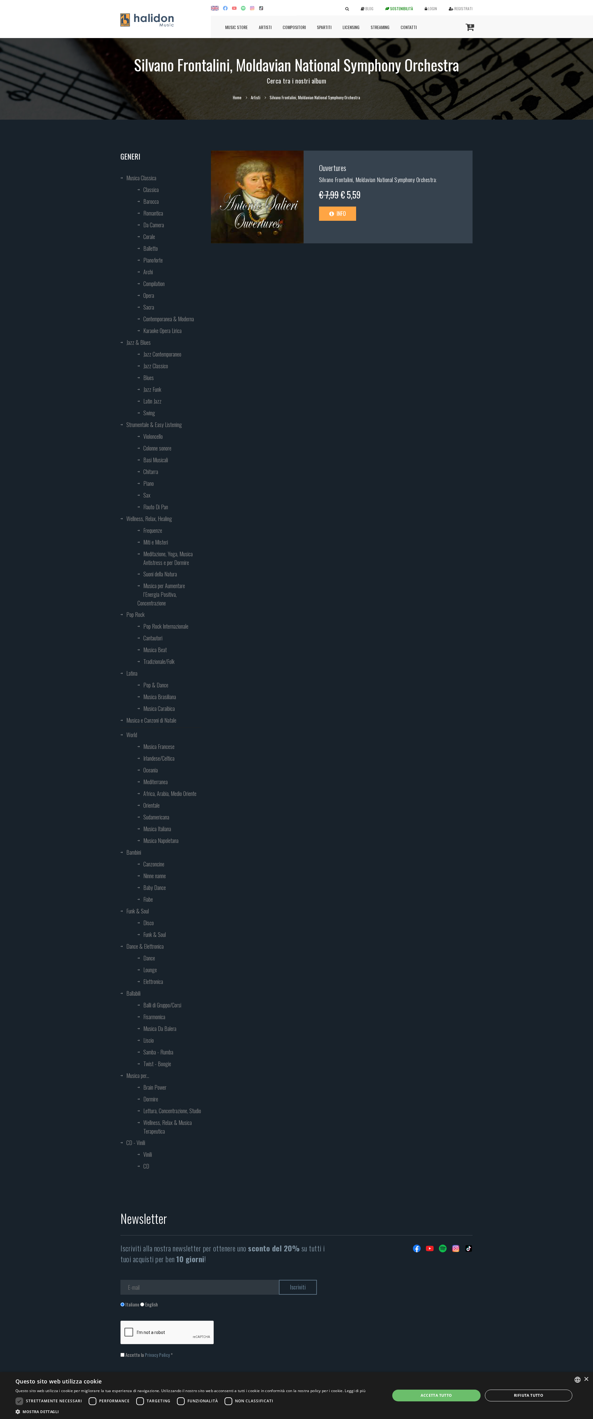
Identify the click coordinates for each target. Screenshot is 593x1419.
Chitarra (150, 472)
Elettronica (153, 981)
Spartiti (324, 27)
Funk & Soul (137, 911)
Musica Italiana (157, 829)
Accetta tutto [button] (436, 1395)
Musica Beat (155, 650)
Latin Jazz (152, 401)
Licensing (351, 27)
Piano (148, 483)
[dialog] (296, 1395)
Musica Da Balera (159, 1028)
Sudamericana (156, 817)
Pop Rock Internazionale (165, 626)
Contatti (409, 27)
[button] (190, 1411)
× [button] (586, 1379)
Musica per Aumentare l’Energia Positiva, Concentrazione (161, 594)
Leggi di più (355, 1390)
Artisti (265, 27)
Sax (146, 495)
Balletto (150, 248)
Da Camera (153, 225)
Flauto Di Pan (155, 507)
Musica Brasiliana (159, 697)
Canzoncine (153, 864)
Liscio (148, 1040)
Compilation (154, 284)
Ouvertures (332, 167)
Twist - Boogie (157, 1064)
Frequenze (152, 530)
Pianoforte (153, 260)
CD (146, 1166)
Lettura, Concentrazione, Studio (172, 1111)
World (131, 735)
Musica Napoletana (161, 840)
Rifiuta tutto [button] (528, 1395)
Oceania (150, 770)
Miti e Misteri (155, 542)
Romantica (153, 213)
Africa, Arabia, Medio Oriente (169, 793)
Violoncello (153, 436)
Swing (149, 413)
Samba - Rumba (158, 1052)
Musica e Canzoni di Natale (151, 720)
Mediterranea (155, 782)
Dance (149, 958)
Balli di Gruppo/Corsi (162, 1005)
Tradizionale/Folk (159, 661)
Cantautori (152, 638)
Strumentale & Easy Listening (154, 425)
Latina (131, 673)
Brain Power (154, 1087)
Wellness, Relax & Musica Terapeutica (167, 1126)
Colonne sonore (157, 448)
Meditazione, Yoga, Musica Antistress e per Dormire (168, 558)
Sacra (148, 307)
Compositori (294, 27)
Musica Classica (141, 178)
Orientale (151, 805)
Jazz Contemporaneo (162, 354)
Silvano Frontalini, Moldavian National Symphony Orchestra (377, 180)
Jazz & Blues (138, 342)
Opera (148, 295)
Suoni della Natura (160, 574)
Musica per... (137, 1075)
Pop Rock (135, 614)
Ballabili (133, 993)
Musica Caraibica (159, 708)
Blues (148, 378)
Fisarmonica (154, 1017)
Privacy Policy (157, 1354)
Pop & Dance (155, 685)
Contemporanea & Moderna (168, 319)
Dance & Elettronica (145, 946)
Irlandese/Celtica (159, 758)
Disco (148, 923)
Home (237, 97)
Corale (149, 237)
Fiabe (148, 899)
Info (340, 213)
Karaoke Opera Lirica (162, 331)
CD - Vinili (135, 1143)
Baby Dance (154, 887)
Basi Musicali (155, 460)
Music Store (236, 27)
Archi (148, 272)
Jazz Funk (152, 389)
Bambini (133, 852)
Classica (151, 190)
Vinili (147, 1154)
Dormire (150, 1099)
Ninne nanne (154, 876)
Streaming (380, 27)
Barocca (151, 201)
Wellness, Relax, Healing (149, 519)
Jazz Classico (155, 366)
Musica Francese (159, 746)
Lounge (150, 970)
